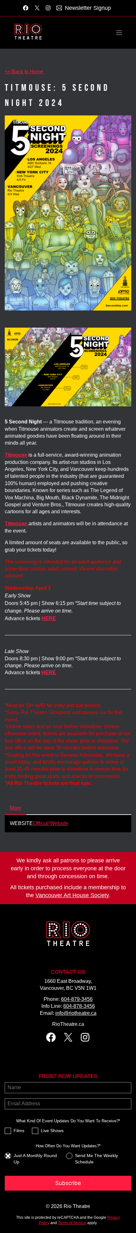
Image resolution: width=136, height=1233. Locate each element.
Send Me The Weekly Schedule (96, 1158)
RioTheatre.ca (68, 1024)
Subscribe (68, 1183)
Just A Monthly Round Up (35, 1158)
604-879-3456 (77, 999)
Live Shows (52, 1130)
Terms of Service (72, 1223)
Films (19, 1130)
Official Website (50, 823)
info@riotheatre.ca (75, 1013)
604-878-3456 (79, 1006)
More (15, 808)
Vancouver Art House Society (72, 895)
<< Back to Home (24, 71)
